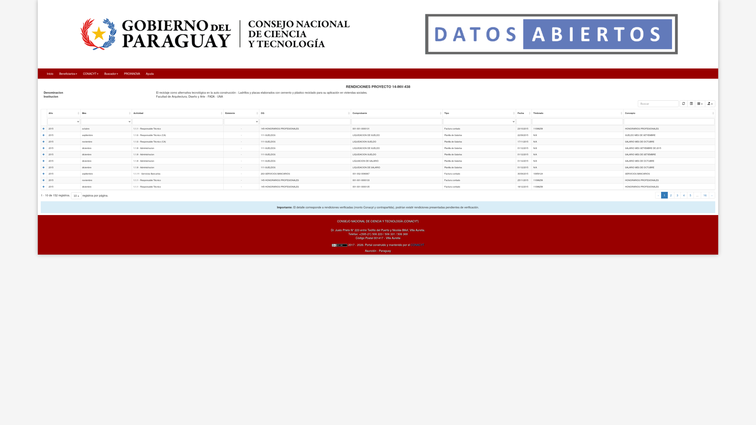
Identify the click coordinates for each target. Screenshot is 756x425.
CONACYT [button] (89, 74)
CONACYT (417, 245)
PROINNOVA (132, 74)
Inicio (50, 74)
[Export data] (710, 103)
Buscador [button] (110, 74)
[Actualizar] (683, 103)
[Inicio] (378, 34)
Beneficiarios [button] (67, 74)
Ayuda (150, 74)
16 (705, 195)
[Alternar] (691, 103)
